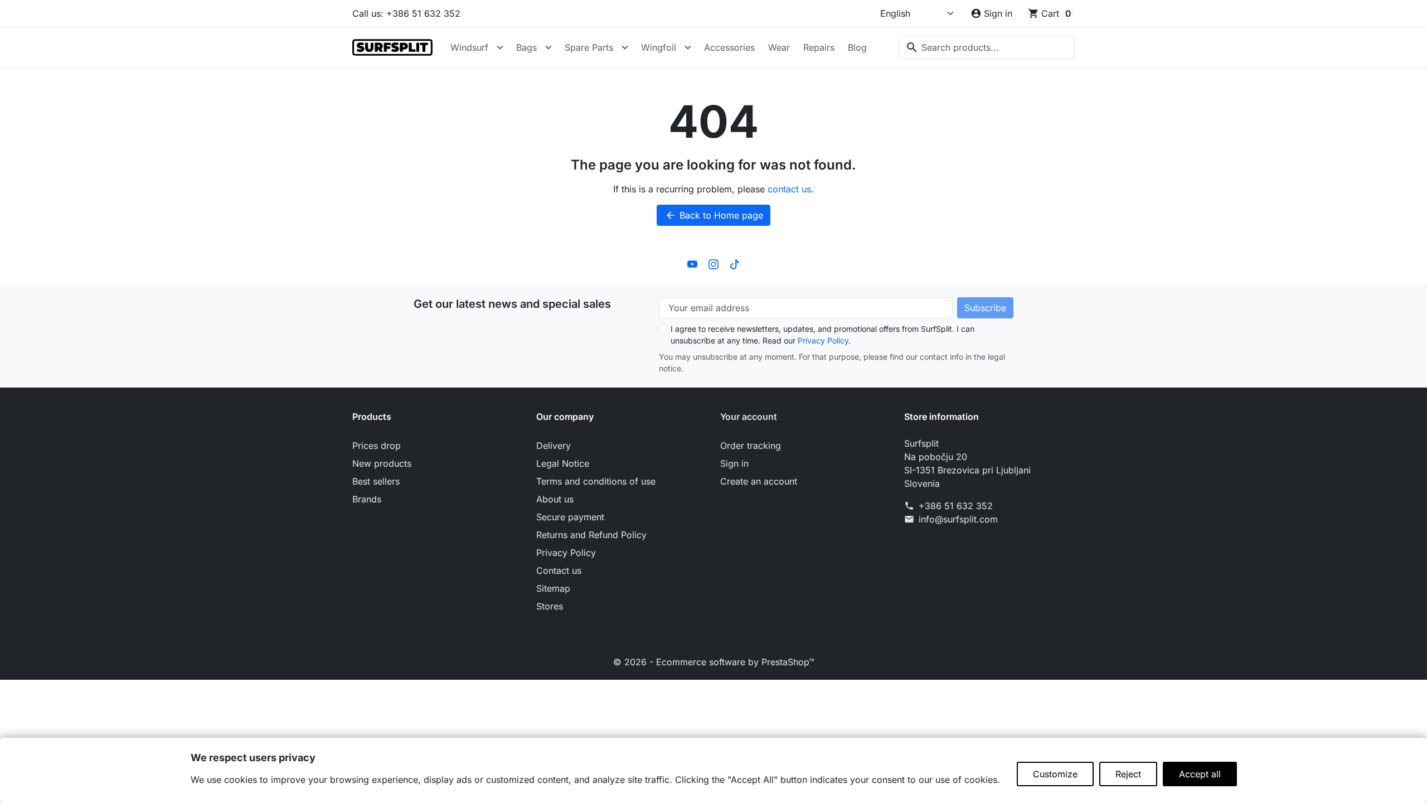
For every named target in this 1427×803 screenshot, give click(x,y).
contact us (789, 189)
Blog (857, 47)
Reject (1128, 774)
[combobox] (987, 47)
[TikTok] (734, 264)
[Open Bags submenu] (548, 47)
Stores (549, 606)
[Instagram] (713, 264)
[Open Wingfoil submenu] (688, 47)
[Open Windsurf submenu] (500, 47)
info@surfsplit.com (958, 519)
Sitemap (553, 588)
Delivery (553, 445)
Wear (779, 47)
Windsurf (469, 47)
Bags (526, 47)
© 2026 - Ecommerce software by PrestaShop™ (713, 661)
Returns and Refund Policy (591, 534)
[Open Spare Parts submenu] (625, 47)
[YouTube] (692, 264)
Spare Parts (589, 47)
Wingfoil (658, 47)
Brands (366, 499)
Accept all (1200, 774)
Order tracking (750, 445)
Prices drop (376, 445)
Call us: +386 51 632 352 (406, 13)
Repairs (818, 47)
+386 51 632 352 (956, 505)
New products (381, 463)
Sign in (734, 463)
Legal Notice (562, 463)
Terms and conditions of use (596, 481)
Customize (1055, 774)
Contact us (558, 570)
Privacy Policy (823, 340)
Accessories (729, 47)
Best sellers (376, 481)
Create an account (758, 481)
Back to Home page (714, 215)
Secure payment (570, 517)
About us (555, 499)
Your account (748, 416)
